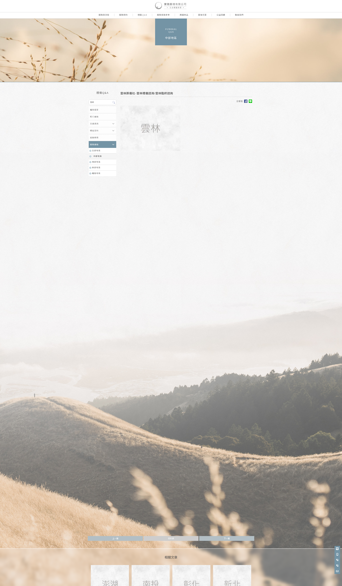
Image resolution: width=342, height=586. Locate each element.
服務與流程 (104, 15)
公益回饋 (221, 15)
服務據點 (94, 144)
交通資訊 (94, 124)
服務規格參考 (163, 15)
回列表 (171, 538)
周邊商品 (184, 15)
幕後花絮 (202, 15)
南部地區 (96, 162)
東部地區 (96, 167)
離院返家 (94, 110)
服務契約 (123, 15)
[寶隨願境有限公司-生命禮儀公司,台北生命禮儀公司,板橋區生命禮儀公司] (171, 6)
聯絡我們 (239, 15)
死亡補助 (94, 117)
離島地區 (96, 173)
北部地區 (96, 150)
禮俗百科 (94, 130)
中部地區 (97, 156)
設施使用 (94, 137)
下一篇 (227, 538)
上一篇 (115, 538)
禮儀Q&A (142, 15)
